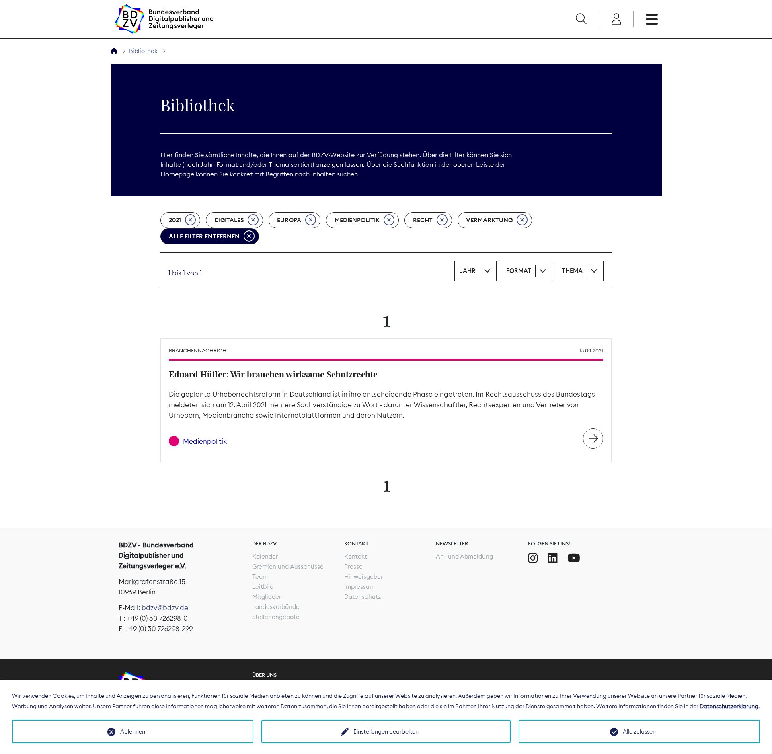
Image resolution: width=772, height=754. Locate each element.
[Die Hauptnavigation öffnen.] (652, 19)
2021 (175, 220)
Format (518, 271)
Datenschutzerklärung (729, 706)
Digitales (229, 220)
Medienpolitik (357, 220)
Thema (572, 271)
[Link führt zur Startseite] (164, 19)
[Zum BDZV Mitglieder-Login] (616, 19)
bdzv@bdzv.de (165, 607)
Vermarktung (489, 220)
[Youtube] (573, 558)
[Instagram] (533, 558)
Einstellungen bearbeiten (386, 731)
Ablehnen (132, 731)
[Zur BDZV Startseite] (114, 51)
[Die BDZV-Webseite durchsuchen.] (581, 19)
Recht (423, 220)
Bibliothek (143, 51)
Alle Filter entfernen (204, 236)
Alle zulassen (639, 731)
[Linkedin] (553, 558)
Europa (289, 220)
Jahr (468, 271)
